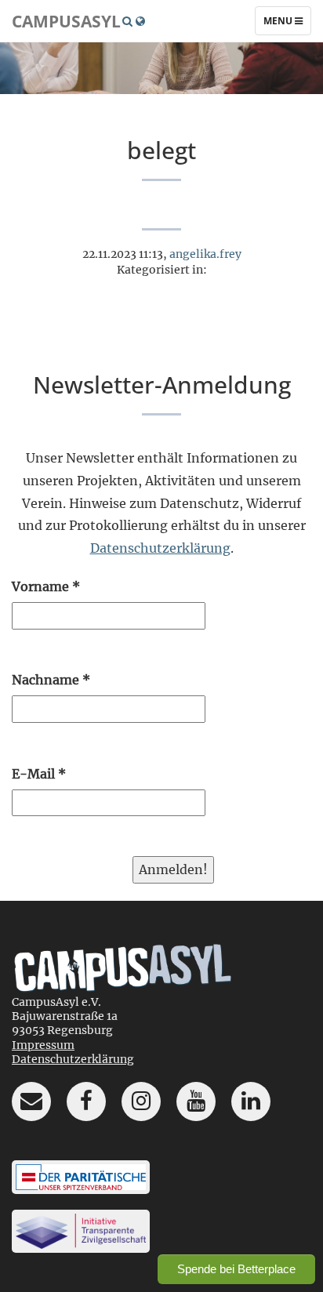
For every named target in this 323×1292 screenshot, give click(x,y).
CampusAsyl (66, 21)
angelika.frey (205, 254)
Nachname (51, 680)
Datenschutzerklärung (160, 548)
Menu (287, 24)
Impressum (43, 1045)
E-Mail (39, 774)
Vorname (46, 586)
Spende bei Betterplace (236, 1269)
